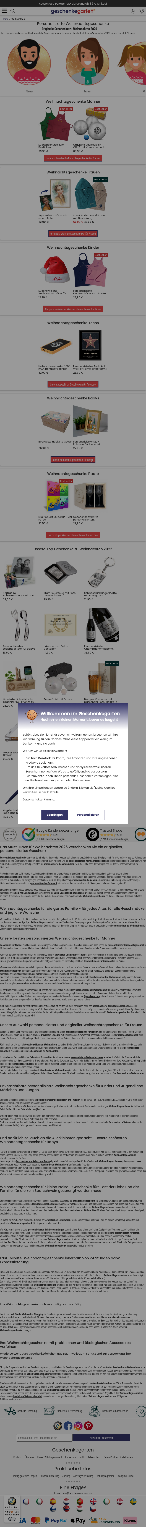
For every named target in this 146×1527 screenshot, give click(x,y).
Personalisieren (88, 815)
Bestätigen (55, 815)
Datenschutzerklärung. (39, 799)
